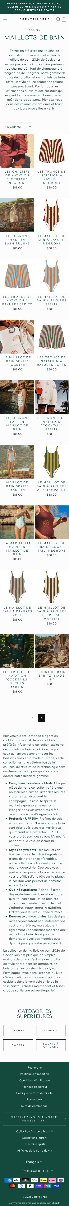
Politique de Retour (34, 1086)
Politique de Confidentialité (34, 1093)
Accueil (34, 30)
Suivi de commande (34, 1106)
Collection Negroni (34, 1137)
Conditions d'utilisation (34, 1080)
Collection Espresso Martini (34, 1131)
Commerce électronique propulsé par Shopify (34, 1202)
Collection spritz (34, 1144)
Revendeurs (34, 1099)
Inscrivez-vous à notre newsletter (33, 1119)
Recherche (34, 1067)
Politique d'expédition (34, 1074)
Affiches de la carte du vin (34, 1150)
